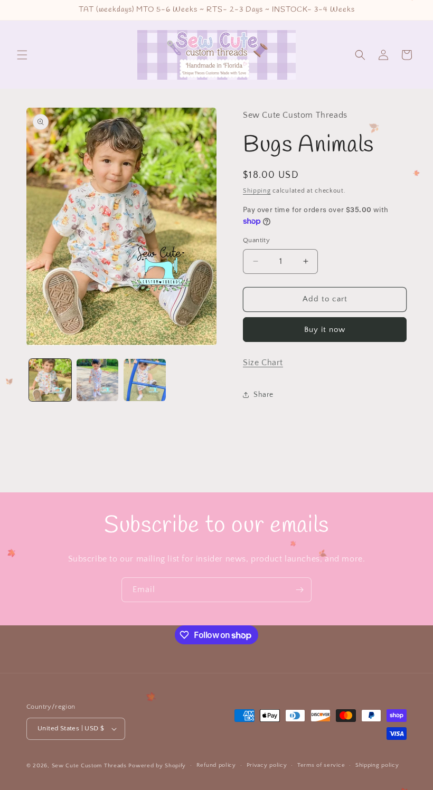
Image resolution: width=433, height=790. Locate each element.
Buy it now (324, 329)
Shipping (257, 190)
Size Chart (263, 362)
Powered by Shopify (157, 766)
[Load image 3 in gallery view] (145, 380)
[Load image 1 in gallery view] (50, 380)
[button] (22, 54)
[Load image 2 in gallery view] (98, 380)
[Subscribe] (299, 589)
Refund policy (216, 765)
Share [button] (263, 395)
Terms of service (321, 765)
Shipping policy (377, 765)
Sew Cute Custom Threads (89, 766)
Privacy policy (267, 765)
